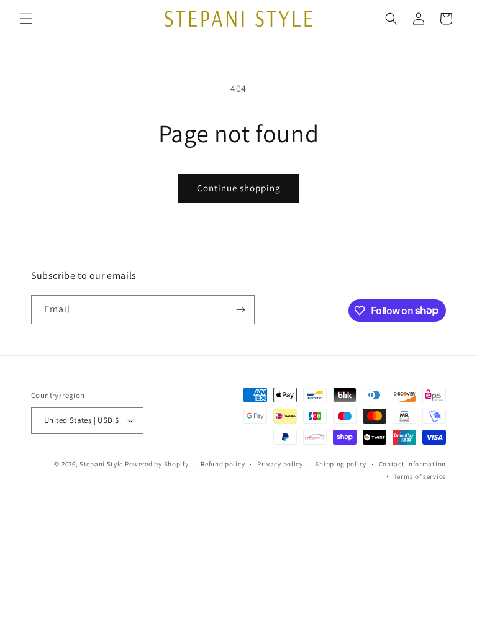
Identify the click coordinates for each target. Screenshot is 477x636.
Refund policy (223, 464)
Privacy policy (280, 464)
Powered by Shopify (157, 464)
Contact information (412, 464)
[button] (26, 18)
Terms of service (420, 476)
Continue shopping (239, 188)
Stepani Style (101, 464)
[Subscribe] (240, 309)
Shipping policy (340, 464)
